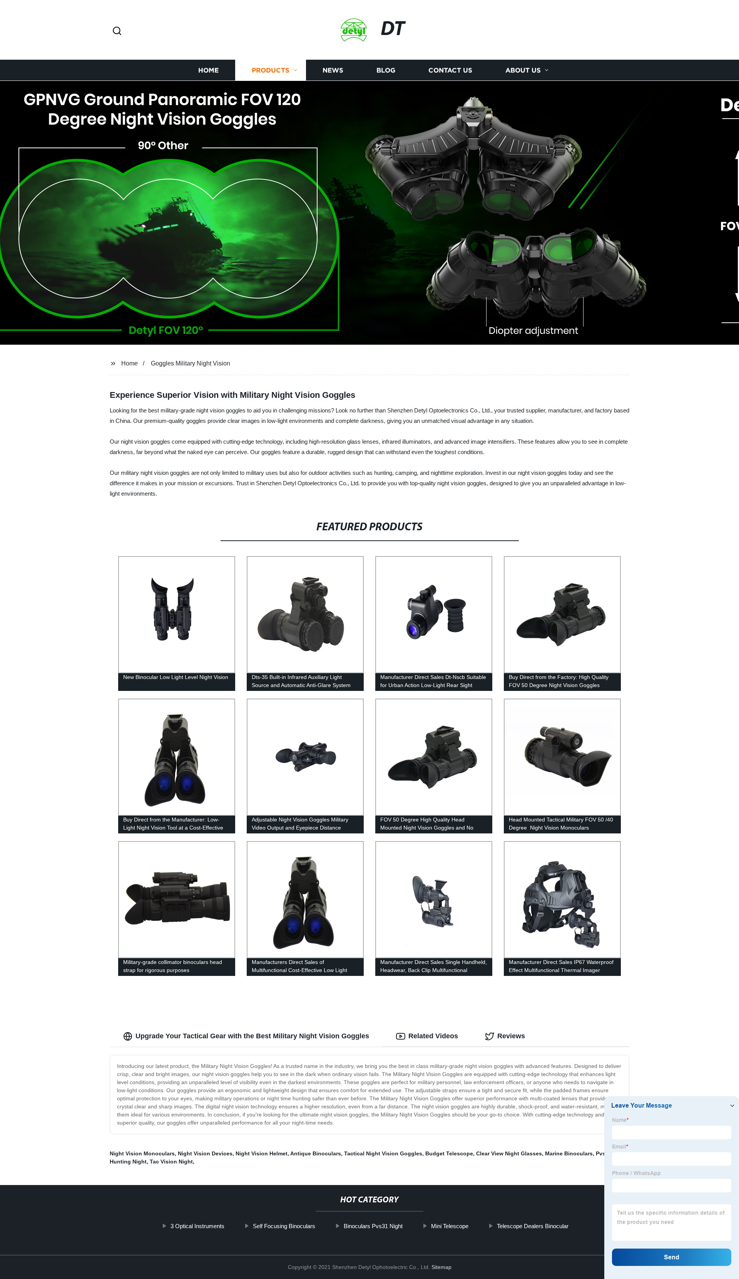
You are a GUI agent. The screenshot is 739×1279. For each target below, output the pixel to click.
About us (523, 70)
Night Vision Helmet (262, 1153)
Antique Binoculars (315, 1153)
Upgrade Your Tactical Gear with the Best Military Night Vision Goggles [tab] (252, 1036)
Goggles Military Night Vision (190, 363)
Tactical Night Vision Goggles (383, 1153)
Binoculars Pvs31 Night (373, 1226)
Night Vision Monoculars (142, 1153)
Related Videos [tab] (433, 1036)
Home (208, 70)
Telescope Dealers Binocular (532, 1226)
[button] (117, 31)
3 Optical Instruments (197, 1226)
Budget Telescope (449, 1153)
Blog (385, 70)
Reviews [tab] (511, 1036)
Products (270, 70)
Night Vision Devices (205, 1153)
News (333, 70)
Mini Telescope (449, 1226)
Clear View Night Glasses (509, 1153)
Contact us (450, 70)
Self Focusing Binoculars (284, 1226)
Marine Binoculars (569, 1153)
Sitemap (441, 1267)
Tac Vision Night (171, 1161)
